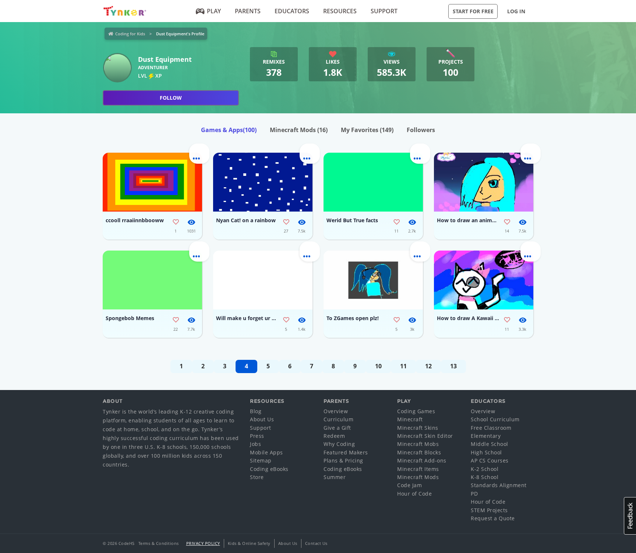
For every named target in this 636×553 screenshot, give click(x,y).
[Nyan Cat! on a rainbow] (262, 182)
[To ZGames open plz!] (373, 280)
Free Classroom (491, 427)
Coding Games (416, 411)
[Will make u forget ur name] (262, 280)
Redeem (334, 435)
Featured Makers (346, 452)
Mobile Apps (266, 452)
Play (214, 11)
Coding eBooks (269, 468)
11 (403, 366)
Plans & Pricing (343, 460)
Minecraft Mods (299, 130)
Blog (255, 411)
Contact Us (316, 543)
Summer (335, 477)
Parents (248, 11)
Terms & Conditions (158, 543)
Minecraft (410, 419)
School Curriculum (495, 419)
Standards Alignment (499, 485)
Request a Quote (493, 518)
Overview (336, 411)
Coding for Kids (130, 33)
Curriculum (338, 419)
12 (428, 366)
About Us (262, 419)
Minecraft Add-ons (421, 460)
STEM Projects (489, 510)
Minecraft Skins (417, 427)
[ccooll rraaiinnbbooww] (152, 182)
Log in (516, 11)
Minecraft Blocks (419, 452)
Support (384, 11)
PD (474, 493)
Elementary (486, 435)
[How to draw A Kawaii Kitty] (483, 280)
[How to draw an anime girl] (483, 182)
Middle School (489, 443)
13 (453, 366)
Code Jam (409, 485)
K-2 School (484, 468)
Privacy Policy (203, 543)
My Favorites (367, 130)
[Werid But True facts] (373, 182)
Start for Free (473, 11)
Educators (292, 11)
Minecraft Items (418, 468)
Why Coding (339, 443)
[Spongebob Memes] (152, 280)
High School (486, 452)
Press (257, 435)
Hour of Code (414, 493)
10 (378, 366)
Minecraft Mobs (418, 443)
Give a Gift (337, 427)
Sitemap (261, 460)
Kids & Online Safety (249, 543)
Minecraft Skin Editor (425, 435)
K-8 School (484, 477)
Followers (421, 130)
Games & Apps (229, 130)
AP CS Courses (490, 460)
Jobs (255, 443)
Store (257, 477)
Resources (340, 11)
